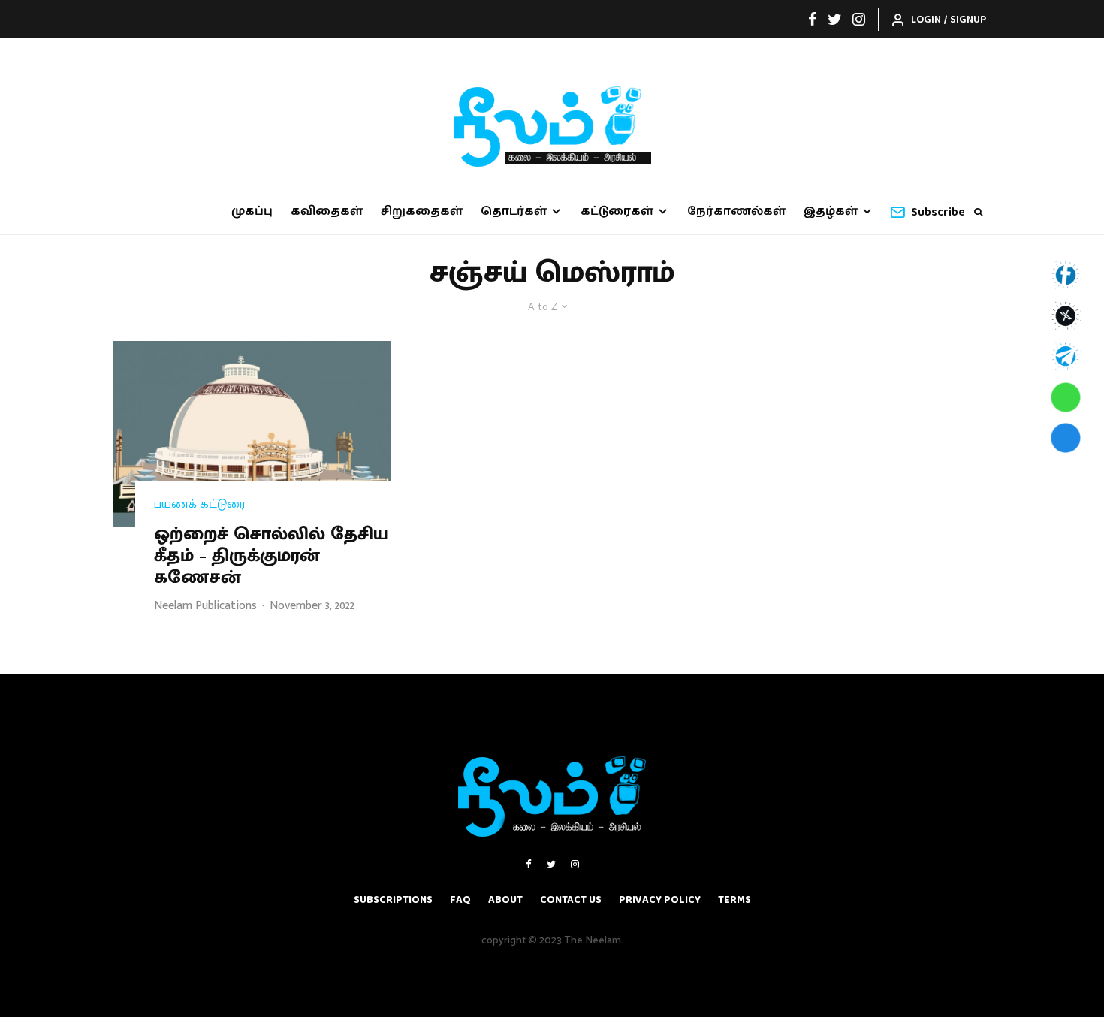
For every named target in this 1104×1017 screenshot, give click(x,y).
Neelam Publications (205, 606)
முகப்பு (252, 211)
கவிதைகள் (327, 211)
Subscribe (938, 212)
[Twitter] (834, 19)
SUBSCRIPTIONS (393, 900)
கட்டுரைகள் (617, 211)
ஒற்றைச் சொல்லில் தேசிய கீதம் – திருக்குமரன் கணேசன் (271, 556)
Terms (734, 900)
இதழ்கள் (831, 211)
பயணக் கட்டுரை (200, 505)
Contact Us (571, 900)
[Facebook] (812, 19)
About (505, 900)
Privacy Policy (660, 900)
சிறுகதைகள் (422, 211)
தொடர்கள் (514, 211)
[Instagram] (858, 19)
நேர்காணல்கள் (736, 211)
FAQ (460, 900)
